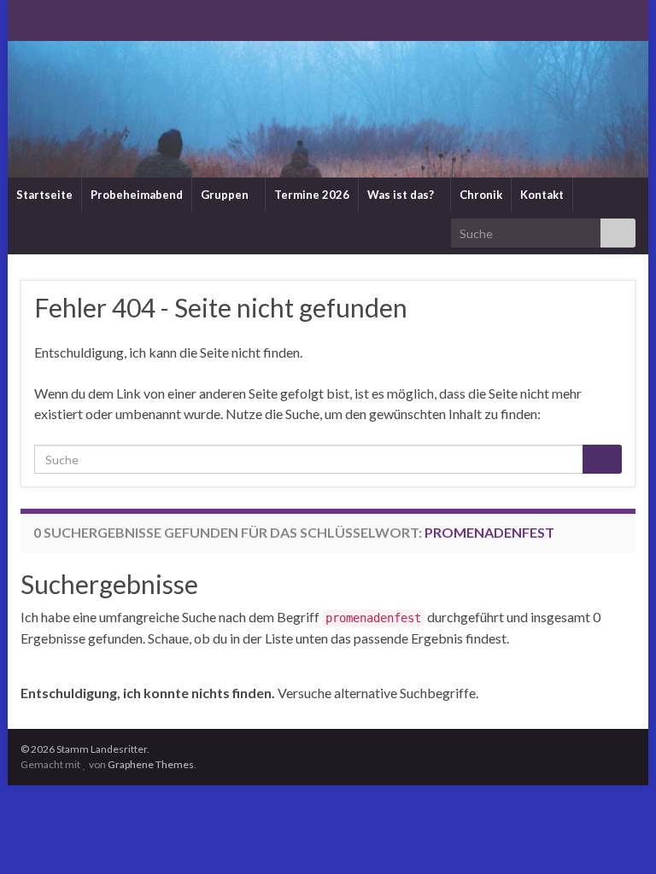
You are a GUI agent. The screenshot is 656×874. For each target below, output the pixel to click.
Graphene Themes (151, 764)
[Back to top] (617, 835)
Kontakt (542, 194)
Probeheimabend (137, 194)
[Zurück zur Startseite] (328, 109)
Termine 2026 (311, 194)
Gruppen (226, 194)
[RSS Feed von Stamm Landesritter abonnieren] (28, 18)
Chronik (481, 194)
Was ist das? (401, 194)
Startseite (44, 194)
